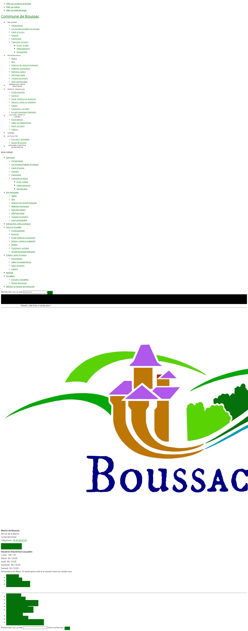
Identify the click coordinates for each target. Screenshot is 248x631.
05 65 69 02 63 (20, 540)
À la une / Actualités (20, 279)
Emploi (14, 244)
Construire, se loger (20, 248)
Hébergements (23, 185)
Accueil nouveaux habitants (23, 251)
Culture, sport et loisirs (16, 255)
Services (15, 234)
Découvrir (10, 157)
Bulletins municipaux (20, 206)
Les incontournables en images (25, 164)
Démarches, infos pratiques (18, 223)
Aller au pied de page (16, 10)
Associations (16, 258)
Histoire (15, 171)
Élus (13, 199)
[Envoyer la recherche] (50, 292)
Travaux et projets (19, 216)
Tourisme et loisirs (19, 178)
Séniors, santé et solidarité (23, 241)
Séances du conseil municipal (24, 202)
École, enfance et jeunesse (23, 237)
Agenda (9, 272)
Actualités (10, 276)
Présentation (17, 161)
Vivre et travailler (13, 227)
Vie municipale (12, 192)
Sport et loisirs (17, 265)
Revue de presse (19, 283)
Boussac (20, 16)
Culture (14, 269)
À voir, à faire (22, 182)
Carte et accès (17, 168)
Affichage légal (17, 213)
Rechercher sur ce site (11, 627)
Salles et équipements (21, 262)
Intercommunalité (19, 220)
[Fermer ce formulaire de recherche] (67, 628)
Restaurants (22, 189)
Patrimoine (16, 175)
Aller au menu (13, 7)
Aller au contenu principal (18, 3)
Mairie (14, 195)
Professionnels (18, 230)
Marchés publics (18, 209)
